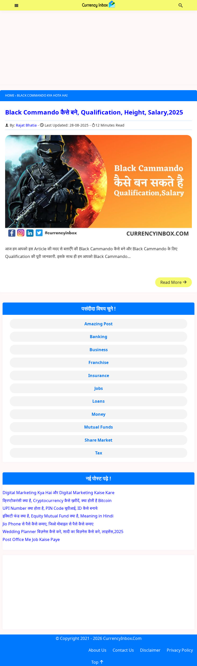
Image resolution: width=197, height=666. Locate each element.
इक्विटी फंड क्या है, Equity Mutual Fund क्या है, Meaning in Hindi (58, 516)
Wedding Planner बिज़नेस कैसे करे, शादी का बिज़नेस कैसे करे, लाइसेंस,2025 (63, 531)
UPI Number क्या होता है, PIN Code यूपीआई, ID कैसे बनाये (50, 508)
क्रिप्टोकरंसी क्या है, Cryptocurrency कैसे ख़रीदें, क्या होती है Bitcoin (57, 500)
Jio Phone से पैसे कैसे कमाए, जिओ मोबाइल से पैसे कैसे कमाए (48, 524)
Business (99, 349)
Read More (171, 282)
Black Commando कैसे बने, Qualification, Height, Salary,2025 (94, 112)
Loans (98, 401)
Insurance (98, 375)
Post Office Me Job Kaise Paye (31, 539)
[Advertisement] (98, 48)
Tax (98, 453)
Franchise (98, 362)
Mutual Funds (98, 427)
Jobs (98, 388)
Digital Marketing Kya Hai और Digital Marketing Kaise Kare (58, 492)
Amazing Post (98, 324)
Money (98, 414)
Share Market (98, 440)
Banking (98, 336)
